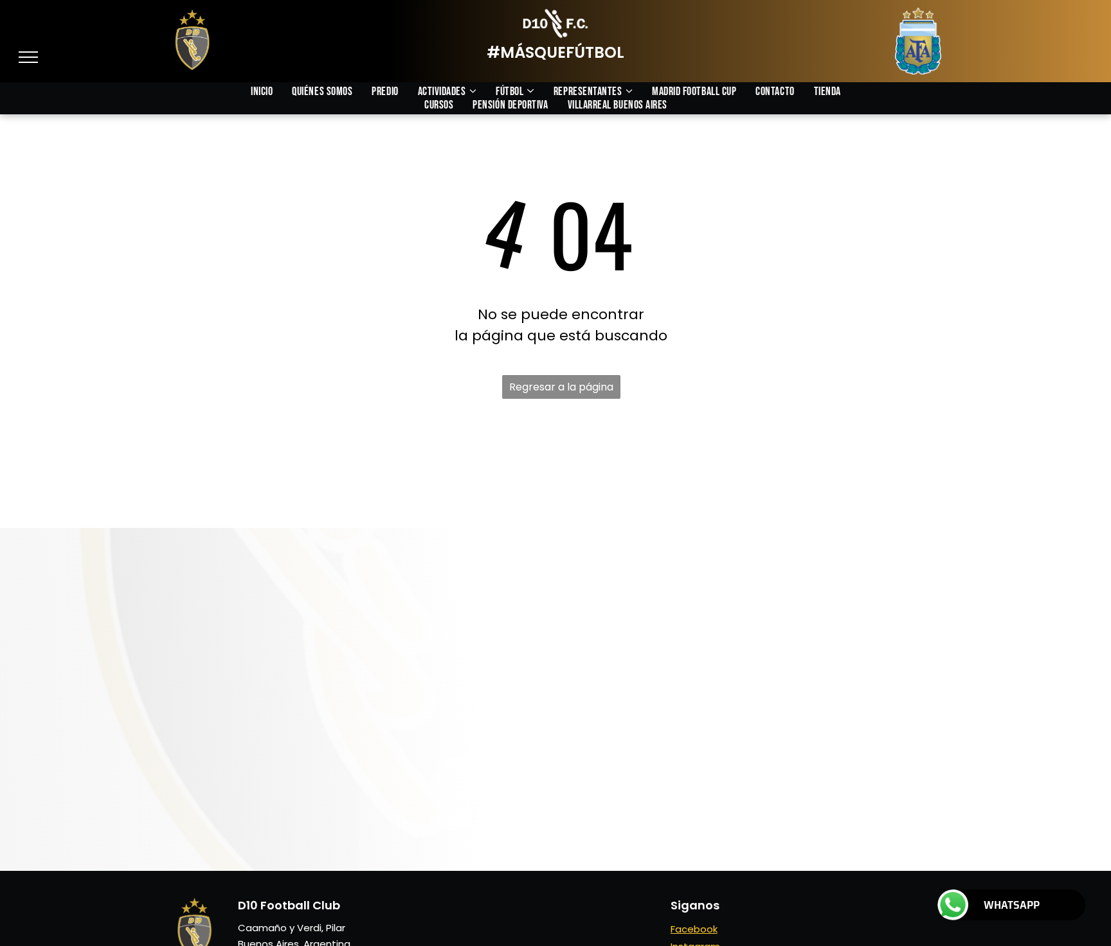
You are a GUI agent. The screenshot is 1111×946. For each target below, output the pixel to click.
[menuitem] (271, 91)
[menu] (28, 57)
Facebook (694, 929)
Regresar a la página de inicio (561, 389)
